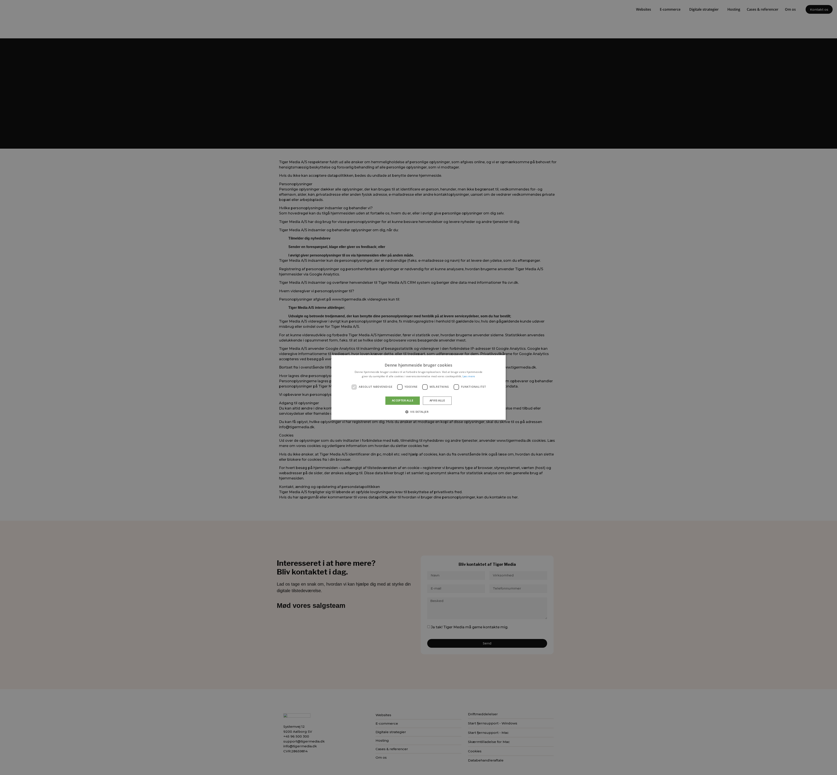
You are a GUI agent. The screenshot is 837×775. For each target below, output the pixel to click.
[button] (418, 412)
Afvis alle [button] (437, 400)
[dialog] (418, 387)
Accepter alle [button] (402, 400)
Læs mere (469, 376)
